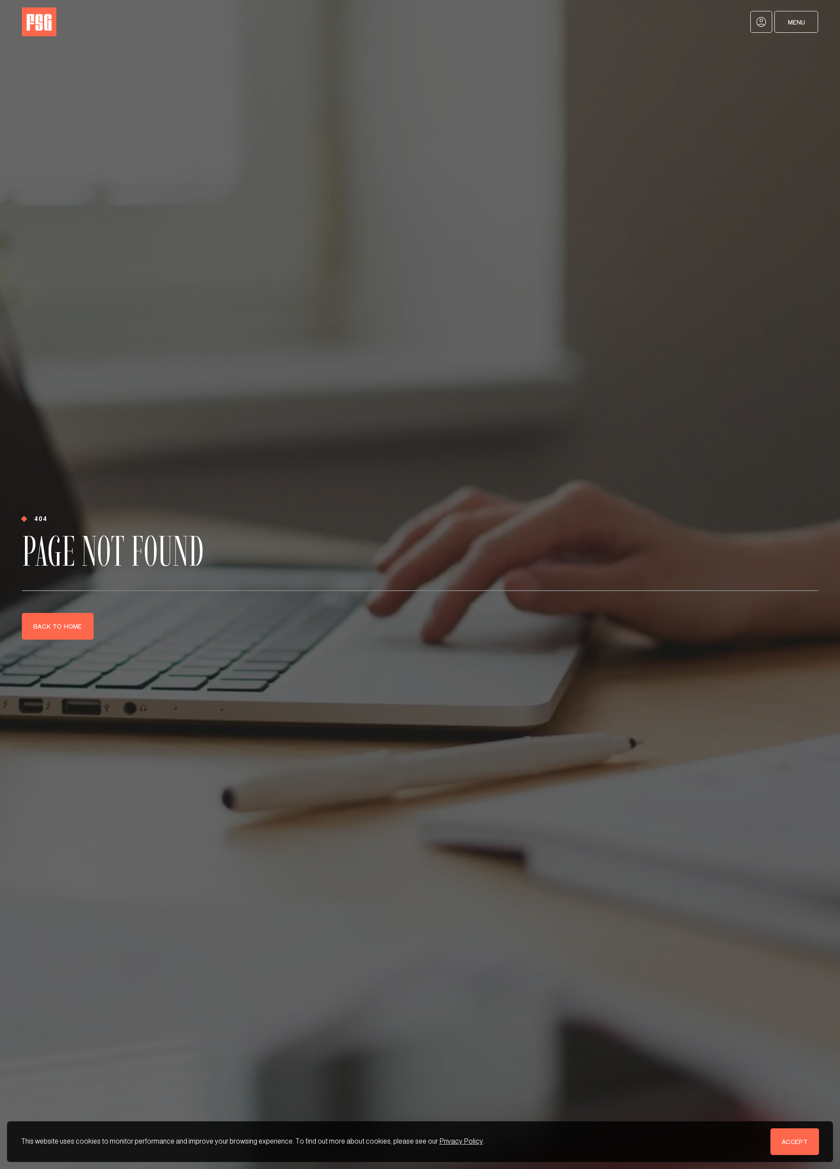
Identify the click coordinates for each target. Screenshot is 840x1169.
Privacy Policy (461, 1141)
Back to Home (57, 626)
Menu (796, 22)
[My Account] (761, 22)
